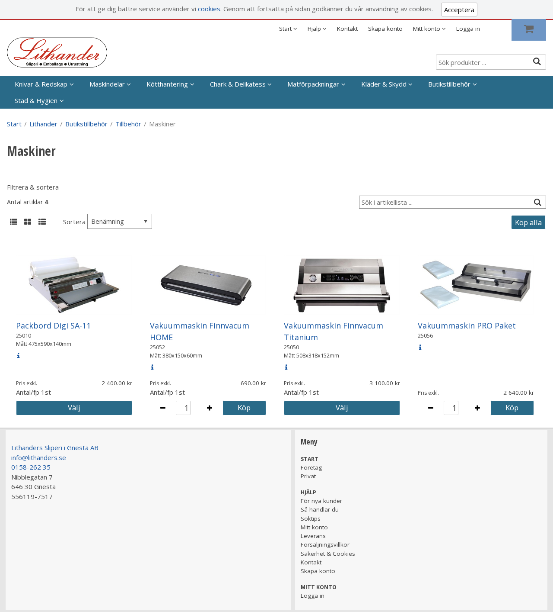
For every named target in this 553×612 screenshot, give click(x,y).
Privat (308, 476)
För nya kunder (321, 501)
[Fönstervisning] (27, 222)
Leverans (313, 536)
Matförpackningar (313, 84)
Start (14, 123)
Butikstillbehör (449, 84)
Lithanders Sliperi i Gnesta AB (55, 447)
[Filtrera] (537, 202)
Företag (311, 467)
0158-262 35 (31, 467)
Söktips (311, 518)
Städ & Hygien (36, 100)
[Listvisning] (13, 222)
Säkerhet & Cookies (328, 553)
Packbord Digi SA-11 (53, 325)
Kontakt (347, 28)
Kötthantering (167, 84)
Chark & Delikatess (238, 84)
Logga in (468, 28)
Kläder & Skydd (384, 84)
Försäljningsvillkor (325, 544)
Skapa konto (385, 28)
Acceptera (459, 9)
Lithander (43, 123)
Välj (74, 407)
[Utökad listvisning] (41, 222)
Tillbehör (128, 123)
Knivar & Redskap (41, 84)
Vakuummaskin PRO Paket (467, 325)
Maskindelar (107, 84)
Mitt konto (314, 527)
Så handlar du (320, 509)
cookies (209, 8)
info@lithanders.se (38, 457)
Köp (244, 407)
